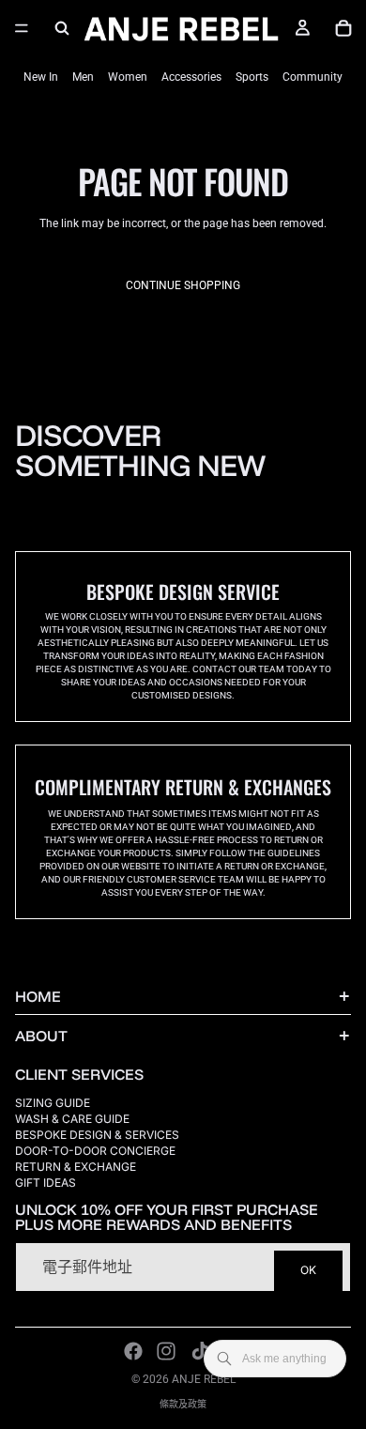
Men (83, 77)
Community (312, 77)
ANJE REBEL (204, 1379)
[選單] (21, 28)
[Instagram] (166, 1351)
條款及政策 (183, 1404)
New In (40, 77)
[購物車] (343, 28)
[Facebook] (133, 1351)
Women (127, 77)
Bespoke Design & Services (97, 1135)
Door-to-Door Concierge (95, 1151)
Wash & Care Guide (72, 1119)
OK (308, 1271)
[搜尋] (62, 28)
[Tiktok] (200, 1351)
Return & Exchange (75, 1167)
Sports (252, 77)
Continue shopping (183, 285)
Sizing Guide (52, 1103)
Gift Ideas (45, 1182)
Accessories (191, 77)
